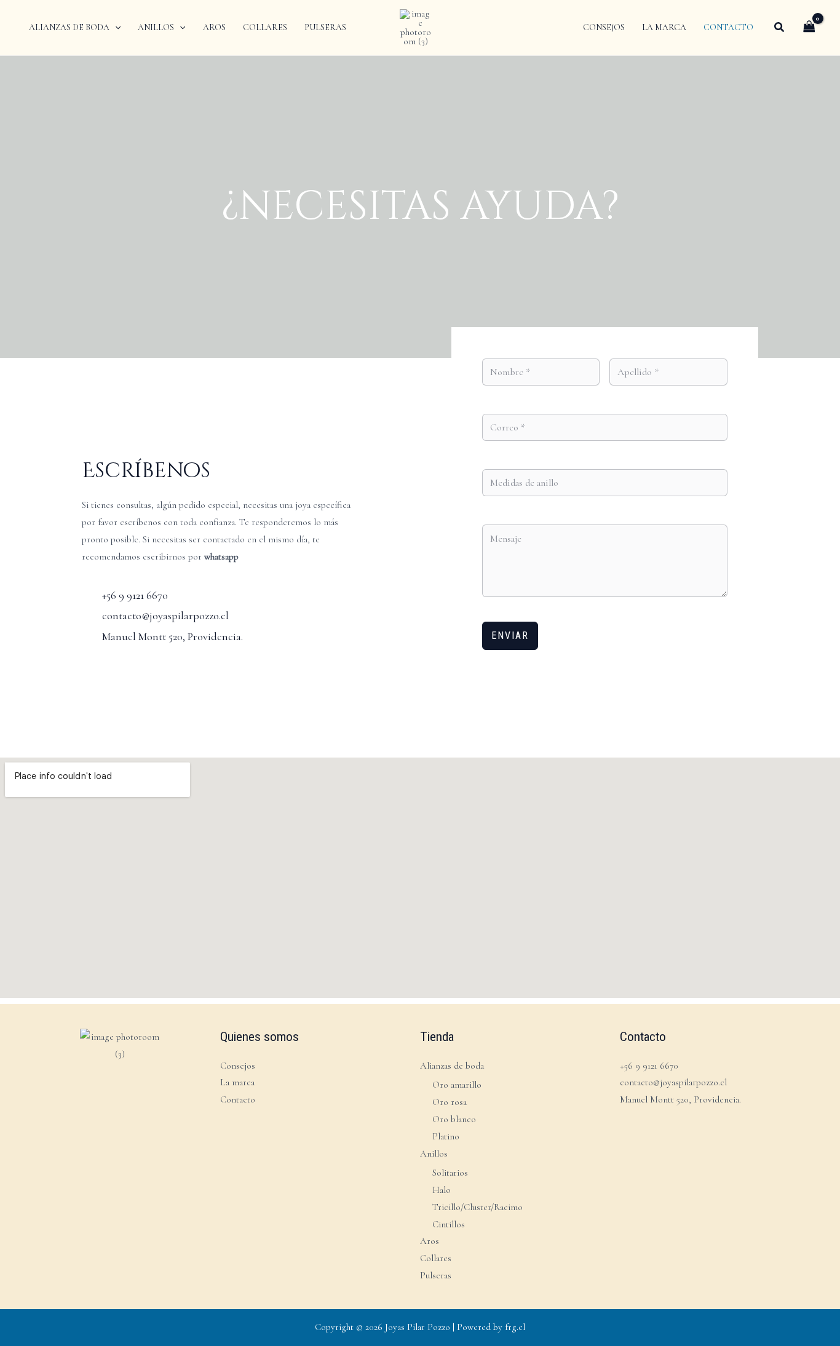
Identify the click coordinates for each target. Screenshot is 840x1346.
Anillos (434, 1153)
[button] (115, 27)
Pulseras (435, 1275)
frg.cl (515, 1326)
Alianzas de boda (452, 1065)
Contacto (237, 1099)
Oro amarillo (456, 1084)
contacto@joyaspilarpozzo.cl (673, 1082)
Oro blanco (454, 1119)
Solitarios (450, 1172)
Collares (435, 1258)
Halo (441, 1189)
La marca (237, 1082)
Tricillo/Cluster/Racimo (477, 1207)
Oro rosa (449, 1101)
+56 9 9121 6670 (649, 1065)
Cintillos (448, 1224)
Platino (445, 1136)
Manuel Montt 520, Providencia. (680, 1099)
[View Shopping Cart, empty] (809, 28)
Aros (429, 1240)
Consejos (237, 1065)
